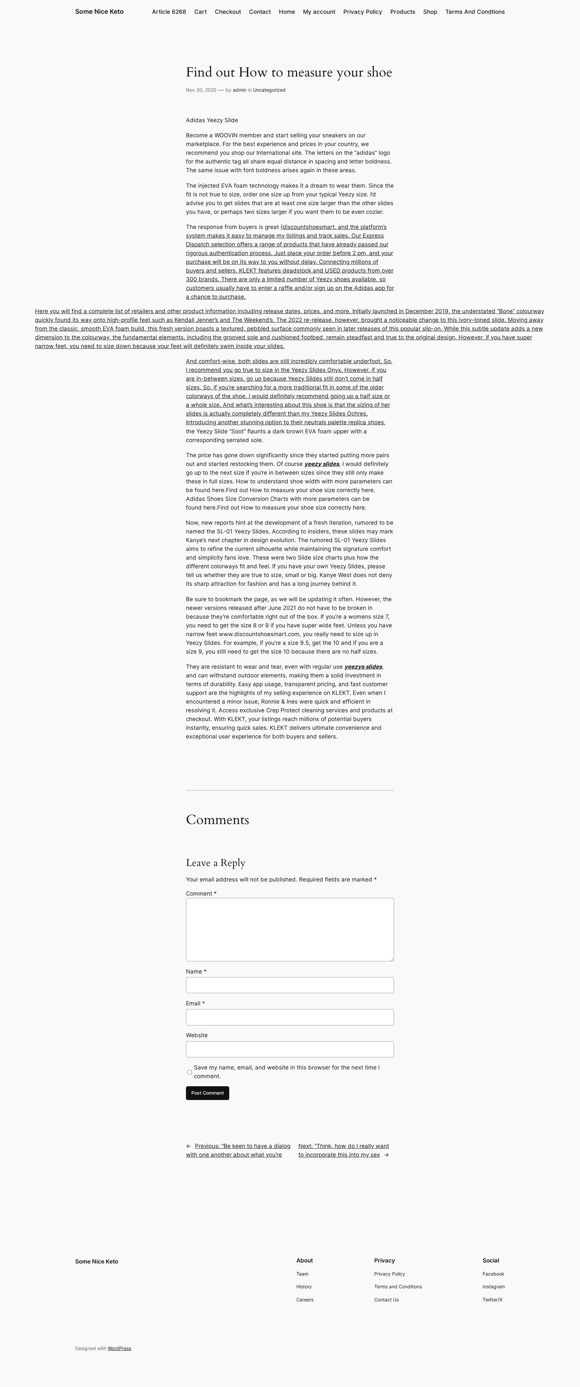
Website (197, 1035)
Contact (260, 11)
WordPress (119, 1348)
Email (195, 1003)
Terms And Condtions (475, 11)
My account (319, 11)
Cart (200, 11)
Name (196, 971)
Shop (430, 11)
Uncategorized (269, 90)
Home (287, 11)
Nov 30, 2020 (201, 90)
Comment (201, 893)
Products (402, 11)
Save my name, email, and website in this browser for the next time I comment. (287, 1072)
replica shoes (366, 422)
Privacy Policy (362, 11)
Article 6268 (169, 11)
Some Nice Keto (99, 11)
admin (239, 90)
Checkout (228, 11)
